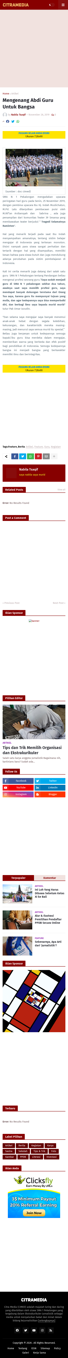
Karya (50, 1145)
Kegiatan (56, 447)
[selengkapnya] (46, 1320)
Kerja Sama (39, 1352)
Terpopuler (18, 878)
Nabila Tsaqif (28, 469)
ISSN (33, 1348)
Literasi (36, 1156)
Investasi (52, 1156)
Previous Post (12, 603)
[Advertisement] (34, 48)
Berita (21, 1145)
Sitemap (45, 1348)
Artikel (14, 94)
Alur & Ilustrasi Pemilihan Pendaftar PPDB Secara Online (48, 919)
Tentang (22, 1348)
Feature (38, 447)
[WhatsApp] (18, 121)
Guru (47, 447)
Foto (53, 1151)
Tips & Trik (39, 1151)
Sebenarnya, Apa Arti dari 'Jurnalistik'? (48, 943)
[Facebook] (7, 121)
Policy (57, 1348)
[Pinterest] (38, 456)
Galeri (25, 1352)
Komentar (49, 878)
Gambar (9, 1156)
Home (6, 94)
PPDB (23, 1156)
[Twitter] (12, 121)
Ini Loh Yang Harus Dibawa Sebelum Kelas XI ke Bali (49, 893)
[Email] (46, 456)
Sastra (8, 1151)
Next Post (58, 603)
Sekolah (22, 1151)
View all (61, 489)
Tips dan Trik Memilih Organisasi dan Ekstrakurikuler (32, 750)
